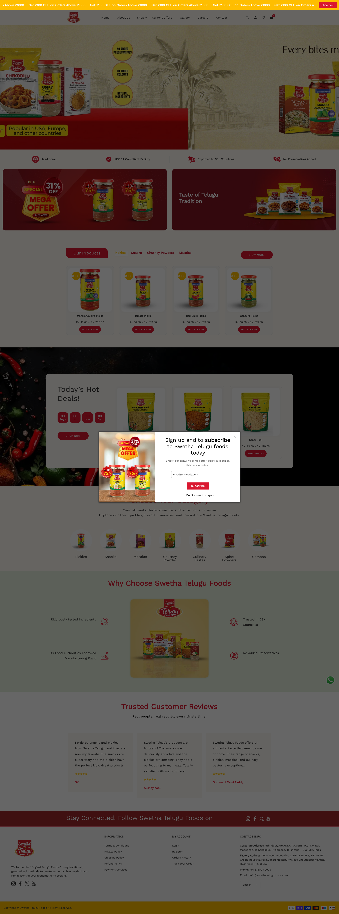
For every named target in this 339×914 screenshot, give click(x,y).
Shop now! (328, 5)
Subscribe (198, 486)
